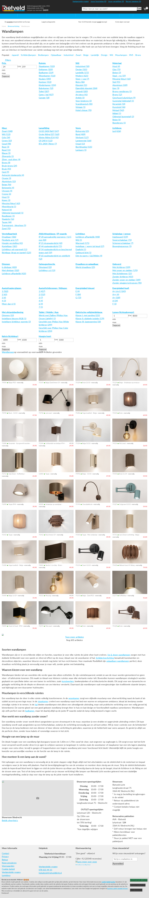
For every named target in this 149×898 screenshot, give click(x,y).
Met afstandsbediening (13, 312)
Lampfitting (44, 128)
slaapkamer (43, 702)
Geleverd (117, 264)
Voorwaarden (8, 866)
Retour (5, 860)
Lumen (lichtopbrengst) (123, 312)
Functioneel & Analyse (137, 885)
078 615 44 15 (45, 870)
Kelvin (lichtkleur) (10, 336)
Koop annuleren (9, 863)
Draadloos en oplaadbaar (87, 264)
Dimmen (6, 264)
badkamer (29, 711)
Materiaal (117, 63)
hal (36, 705)
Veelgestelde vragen (11, 872)
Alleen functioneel (136, 890)
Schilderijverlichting (105, 658)
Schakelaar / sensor (121, 234)
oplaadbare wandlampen (117, 661)
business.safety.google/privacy (117, 888)
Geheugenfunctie (47, 264)
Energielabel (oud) (120, 288)
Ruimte (42, 63)
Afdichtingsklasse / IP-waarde (53, 234)
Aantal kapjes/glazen (12, 288)
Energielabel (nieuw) (85, 288)
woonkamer (73, 698)
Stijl (78, 63)
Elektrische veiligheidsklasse (89, 312)
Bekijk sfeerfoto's (10, 821)
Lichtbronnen (103, 15)
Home (5, 15)
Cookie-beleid (8, 869)
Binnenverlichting (13, 26)
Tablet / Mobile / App (49, 312)
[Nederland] (144, 2)
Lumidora (6, 876)
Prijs (4, 63)
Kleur (4, 128)
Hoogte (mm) (45, 336)
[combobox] (109, 9)
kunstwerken (68, 681)
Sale (121, 15)
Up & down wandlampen (118, 655)
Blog (135, 15)
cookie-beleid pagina (108, 882)
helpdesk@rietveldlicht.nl (50, 873)
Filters (8, 60)
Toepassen (5, 76)
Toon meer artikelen (74, 637)
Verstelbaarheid (9, 234)
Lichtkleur (80, 234)
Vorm (78, 128)
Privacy (5, 857)
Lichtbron (117, 128)
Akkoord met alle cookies (138, 880)
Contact (5, 854)
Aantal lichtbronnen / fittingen (53, 288)
